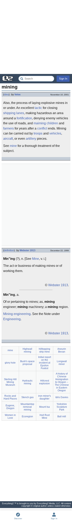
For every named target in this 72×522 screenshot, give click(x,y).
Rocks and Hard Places (10, 397)
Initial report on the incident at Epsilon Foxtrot (44, 363)
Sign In (63, 78)
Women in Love (10, 416)
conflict (42, 128)
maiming (40, 123)
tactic (38, 108)
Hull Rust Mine (45, 416)
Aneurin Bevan (61, 350)
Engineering (12, 319)
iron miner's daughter (44, 397)
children (52, 123)
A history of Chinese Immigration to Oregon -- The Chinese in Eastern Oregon (62, 382)
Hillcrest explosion (44, 382)
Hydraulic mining (27, 382)
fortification (24, 118)
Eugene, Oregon (10, 407)
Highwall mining (27, 350)
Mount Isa (44, 406)
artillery (31, 138)
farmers (8, 128)
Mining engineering (17, 314)
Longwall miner (62, 363)
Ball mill (61, 416)
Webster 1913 (27, 250)
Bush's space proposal (27, 363)
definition (9, 250)
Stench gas (27, 397)
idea (6, 94)
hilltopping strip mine (44, 350)
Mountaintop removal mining (27, 407)
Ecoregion (27, 416)
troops (38, 133)
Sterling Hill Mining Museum (10, 382)
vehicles (55, 133)
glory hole (10, 362)
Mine (35, 258)
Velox (17, 94)
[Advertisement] (36, 37)
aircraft (8, 138)
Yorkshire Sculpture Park (62, 407)
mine (13, 145)
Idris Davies (61, 397)
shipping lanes (13, 113)
